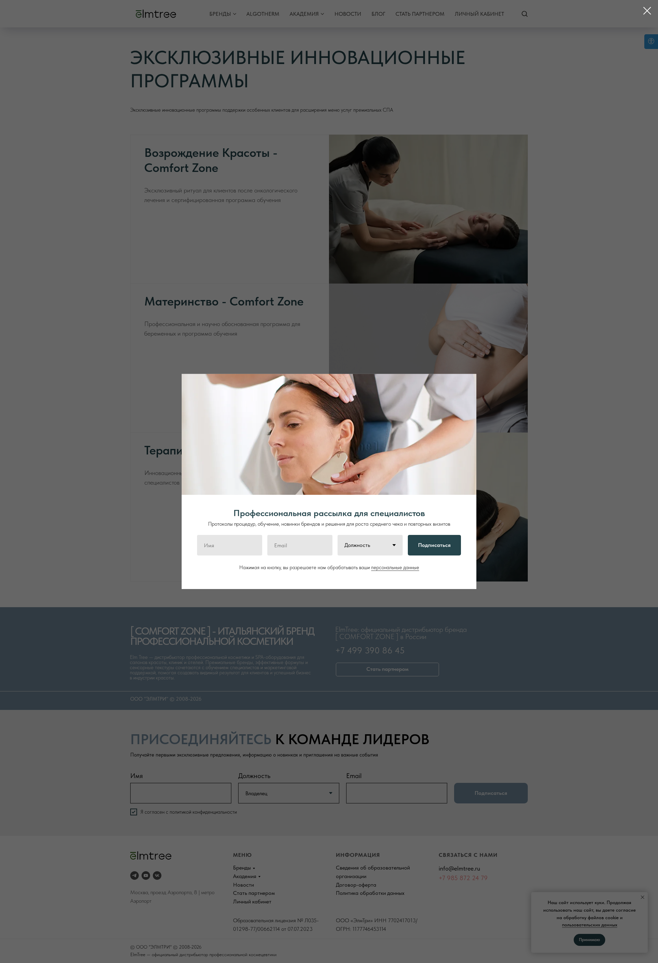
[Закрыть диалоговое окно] (647, 10)
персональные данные (395, 567)
